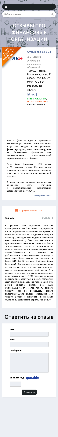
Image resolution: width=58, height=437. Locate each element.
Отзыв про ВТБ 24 (39, 51)
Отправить (29, 392)
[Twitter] (29, 94)
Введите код (17, 378)
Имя (12, 329)
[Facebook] (37, 94)
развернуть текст (42, 195)
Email (12, 339)
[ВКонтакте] (33, 94)
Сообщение (16, 350)
